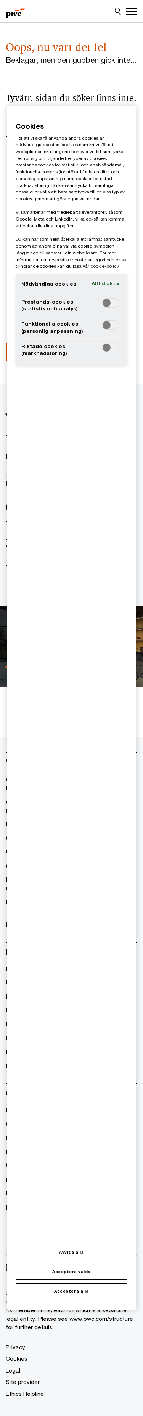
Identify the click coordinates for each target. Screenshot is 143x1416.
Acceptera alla (71, 1291)
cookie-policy (104, 266)
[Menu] (131, 11)
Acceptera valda (71, 1271)
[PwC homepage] (15, 11)
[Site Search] (118, 11)
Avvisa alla (71, 1252)
